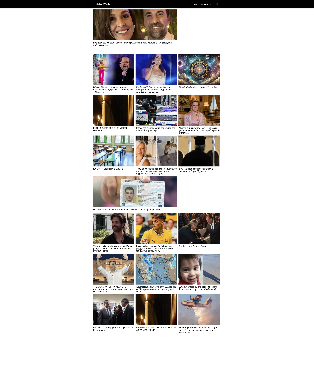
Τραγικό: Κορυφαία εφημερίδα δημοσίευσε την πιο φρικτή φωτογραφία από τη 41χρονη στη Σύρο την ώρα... (156, 171)
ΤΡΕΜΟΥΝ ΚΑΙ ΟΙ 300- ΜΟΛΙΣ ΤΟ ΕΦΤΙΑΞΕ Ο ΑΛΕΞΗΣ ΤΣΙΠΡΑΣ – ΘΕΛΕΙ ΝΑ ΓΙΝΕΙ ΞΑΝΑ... (113, 289)
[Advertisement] (199, 31)
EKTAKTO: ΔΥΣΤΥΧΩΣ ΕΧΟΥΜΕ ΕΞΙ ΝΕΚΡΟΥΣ (110, 129)
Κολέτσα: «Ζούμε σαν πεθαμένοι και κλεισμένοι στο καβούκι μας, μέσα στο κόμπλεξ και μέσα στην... (154, 89)
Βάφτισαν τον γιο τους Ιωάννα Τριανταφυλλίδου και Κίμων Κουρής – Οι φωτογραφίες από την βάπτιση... (134, 44)
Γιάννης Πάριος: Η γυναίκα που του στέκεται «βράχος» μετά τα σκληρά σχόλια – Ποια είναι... (113, 89)
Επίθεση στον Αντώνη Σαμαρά (193, 245)
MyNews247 (103, 4)
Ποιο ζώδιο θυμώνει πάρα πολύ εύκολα (198, 87)
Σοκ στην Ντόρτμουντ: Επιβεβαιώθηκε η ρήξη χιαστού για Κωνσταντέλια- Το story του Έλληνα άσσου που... (155, 248)
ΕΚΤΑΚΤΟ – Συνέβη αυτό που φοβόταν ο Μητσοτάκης (113, 328)
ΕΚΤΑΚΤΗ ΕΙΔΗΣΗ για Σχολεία (108, 168)
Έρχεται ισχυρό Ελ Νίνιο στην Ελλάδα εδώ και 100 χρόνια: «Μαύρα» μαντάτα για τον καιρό (156, 289)
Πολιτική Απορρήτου (201, 4)
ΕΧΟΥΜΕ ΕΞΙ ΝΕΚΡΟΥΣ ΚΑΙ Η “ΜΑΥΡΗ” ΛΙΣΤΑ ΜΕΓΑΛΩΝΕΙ (156, 328)
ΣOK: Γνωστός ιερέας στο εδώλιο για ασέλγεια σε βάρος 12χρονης (196, 170)
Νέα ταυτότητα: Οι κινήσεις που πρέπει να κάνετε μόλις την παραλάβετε (127, 209)
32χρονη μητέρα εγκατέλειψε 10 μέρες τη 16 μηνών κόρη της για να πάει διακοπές (198, 288)
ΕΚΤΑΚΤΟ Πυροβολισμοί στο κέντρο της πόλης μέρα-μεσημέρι (155, 129)
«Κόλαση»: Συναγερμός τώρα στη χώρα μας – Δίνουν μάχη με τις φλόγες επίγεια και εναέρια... (198, 330)
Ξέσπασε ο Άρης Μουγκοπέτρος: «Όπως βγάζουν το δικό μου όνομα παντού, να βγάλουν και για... (112, 248)
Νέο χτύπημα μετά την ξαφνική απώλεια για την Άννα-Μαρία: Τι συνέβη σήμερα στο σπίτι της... (199, 130)
